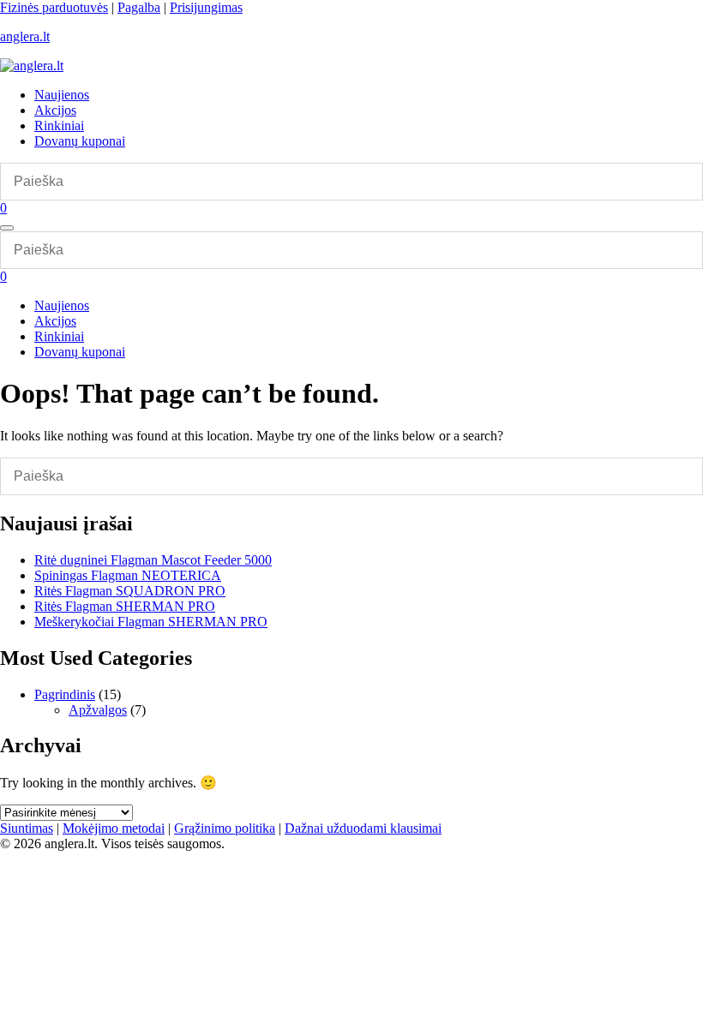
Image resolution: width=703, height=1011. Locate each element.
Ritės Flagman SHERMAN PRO (124, 606)
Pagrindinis (64, 694)
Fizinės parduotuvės (54, 7)
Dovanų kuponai (79, 141)
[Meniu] (7, 227)
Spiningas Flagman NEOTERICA (127, 575)
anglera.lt (25, 36)
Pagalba (138, 7)
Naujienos (61, 94)
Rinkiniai (59, 125)
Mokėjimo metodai (114, 828)
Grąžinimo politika (224, 828)
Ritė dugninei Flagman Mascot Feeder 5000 (153, 560)
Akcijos (55, 110)
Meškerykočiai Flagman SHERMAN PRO (150, 621)
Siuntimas (26, 828)
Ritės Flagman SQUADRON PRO (129, 590)
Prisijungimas (206, 7)
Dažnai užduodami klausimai (363, 828)
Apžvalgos (98, 710)
